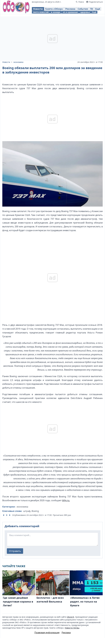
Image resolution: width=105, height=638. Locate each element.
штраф (26, 511)
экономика (18, 62)
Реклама (70, 8)
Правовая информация (46, 632)
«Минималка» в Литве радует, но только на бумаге (85, 601)
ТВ (91, 8)
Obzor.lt (70, 617)
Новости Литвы (72, 628)
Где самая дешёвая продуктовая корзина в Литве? (18, 601)
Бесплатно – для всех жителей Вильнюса (50, 599)
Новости (38, 8)
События (83, 8)
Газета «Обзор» (54, 8)
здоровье (85, 12)
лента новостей (41, 12)
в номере (55, 12)
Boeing (35, 511)
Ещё (97, 8)
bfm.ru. (66, 500)
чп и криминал (70, 12)
